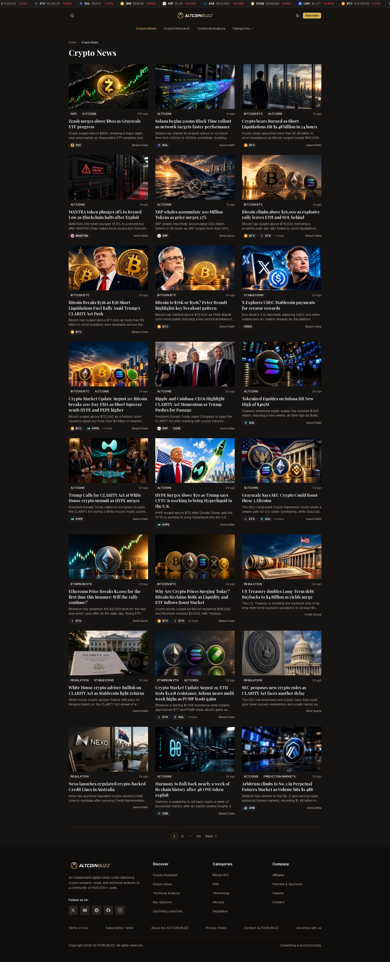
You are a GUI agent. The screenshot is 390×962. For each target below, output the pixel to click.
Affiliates (278, 875)
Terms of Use (78, 928)
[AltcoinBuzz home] (195, 15)
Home (72, 42)
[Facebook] (108, 910)
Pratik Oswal (313, 614)
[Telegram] (96, 910)
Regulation (253, 584)
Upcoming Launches (168, 911)
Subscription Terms (119, 928)
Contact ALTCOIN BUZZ (261, 928)
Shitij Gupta (227, 236)
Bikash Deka (140, 145)
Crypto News (146, 28)
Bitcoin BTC (253, 114)
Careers (278, 893)
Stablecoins (254, 295)
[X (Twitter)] (73, 910)
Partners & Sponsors (287, 884)
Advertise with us (308, 928)
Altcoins (89, 114)
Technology (221, 893)
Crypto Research (177, 28)
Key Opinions (162, 902)
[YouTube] (84, 910)
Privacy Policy (216, 928)
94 (199, 836)
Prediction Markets (279, 776)
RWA (216, 884)
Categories (241, 28)
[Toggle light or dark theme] (297, 15)
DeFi (74, 114)
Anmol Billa (141, 236)
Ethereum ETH (81, 584)
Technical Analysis (211, 28)
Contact (278, 902)
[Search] (72, 15)
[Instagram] (120, 910)
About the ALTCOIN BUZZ (169, 928)
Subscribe (312, 15)
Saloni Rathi (227, 145)
